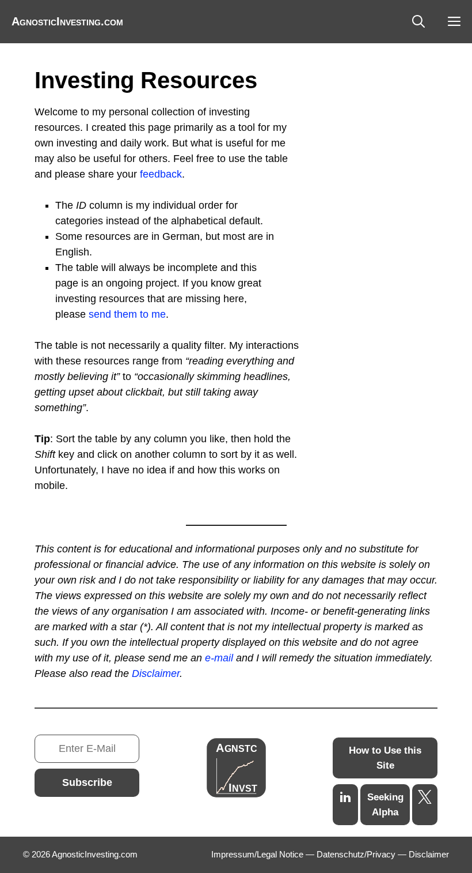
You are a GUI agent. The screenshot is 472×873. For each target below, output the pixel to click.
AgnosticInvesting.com (67, 21)
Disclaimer (156, 673)
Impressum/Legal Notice (257, 854)
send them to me (127, 314)
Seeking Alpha (385, 805)
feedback (161, 174)
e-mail (219, 658)
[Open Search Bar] (418, 21)
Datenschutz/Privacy (356, 854)
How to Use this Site (385, 758)
